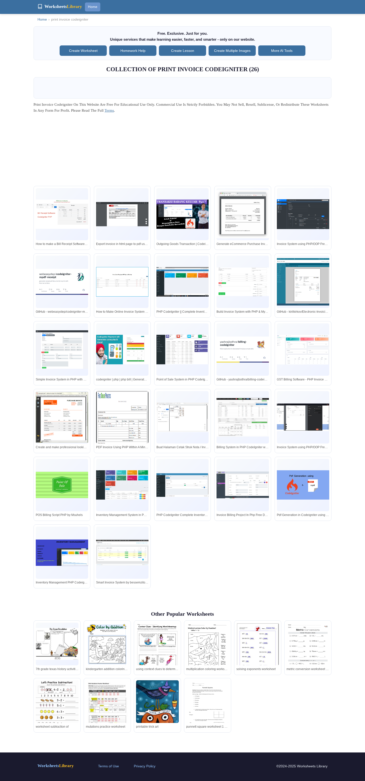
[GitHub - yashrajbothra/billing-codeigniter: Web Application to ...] (243, 350)
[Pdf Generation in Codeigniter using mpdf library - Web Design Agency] (303, 485)
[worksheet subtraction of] (57, 707)
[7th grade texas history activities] (57, 644)
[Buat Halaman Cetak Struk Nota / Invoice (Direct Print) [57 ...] (182, 417)
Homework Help (133, 51)
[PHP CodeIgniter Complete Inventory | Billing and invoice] (182, 485)
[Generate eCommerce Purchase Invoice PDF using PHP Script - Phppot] (243, 214)
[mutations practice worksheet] (107, 708)
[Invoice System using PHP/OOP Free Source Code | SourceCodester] (303, 214)
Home (92, 7)
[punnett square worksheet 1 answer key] (207, 708)
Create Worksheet (83, 51)
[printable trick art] (157, 707)
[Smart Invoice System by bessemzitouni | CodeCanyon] (122, 553)
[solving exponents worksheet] (257, 649)
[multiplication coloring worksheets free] (207, 650)
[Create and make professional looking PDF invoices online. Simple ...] (62, 417)
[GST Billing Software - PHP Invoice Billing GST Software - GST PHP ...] (303, 350)
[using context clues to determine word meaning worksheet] (157, 650)
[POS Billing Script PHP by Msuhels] (62, 485)
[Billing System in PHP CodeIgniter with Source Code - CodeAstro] (243, 417)
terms (109, 110)
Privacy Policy (144, 766)
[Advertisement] (182, 151)
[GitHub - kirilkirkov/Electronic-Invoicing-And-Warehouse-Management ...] (303, 282)
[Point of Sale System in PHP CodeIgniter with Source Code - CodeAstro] (182, 349)
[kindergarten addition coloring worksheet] (107, 650)
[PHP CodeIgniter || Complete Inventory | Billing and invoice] (182, 282)
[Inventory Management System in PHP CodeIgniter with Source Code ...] (122, 485)
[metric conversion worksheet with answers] (308, 653)
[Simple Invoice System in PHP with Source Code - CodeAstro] (62, 349)
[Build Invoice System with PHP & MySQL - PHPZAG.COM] (243, 282)
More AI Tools (281, 51)
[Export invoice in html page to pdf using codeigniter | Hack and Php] (122, 214)
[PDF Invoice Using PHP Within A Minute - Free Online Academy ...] (122, 427)
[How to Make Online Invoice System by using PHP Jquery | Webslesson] (122, 282)
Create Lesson (182, 51)
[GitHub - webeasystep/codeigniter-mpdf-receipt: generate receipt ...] (62, 282)
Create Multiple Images (232, 51)
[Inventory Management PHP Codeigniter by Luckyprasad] (62, 553)
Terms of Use (108, 766)
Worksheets (55, 765)
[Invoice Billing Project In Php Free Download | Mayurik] (243, 485)
